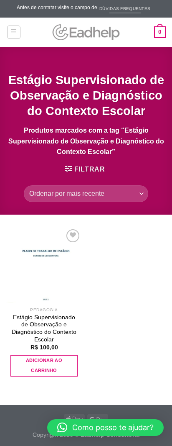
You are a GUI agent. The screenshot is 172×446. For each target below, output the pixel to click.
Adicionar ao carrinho (44, 365)
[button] (105, 427)
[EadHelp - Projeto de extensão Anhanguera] (86, 32)
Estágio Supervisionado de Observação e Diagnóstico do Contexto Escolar (44, 328)
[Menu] (14, 32)
